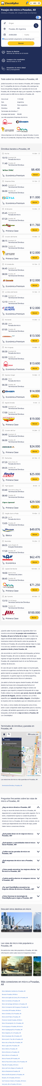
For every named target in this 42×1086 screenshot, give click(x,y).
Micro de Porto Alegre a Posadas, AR (12, 1068)
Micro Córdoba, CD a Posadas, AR (11, 1013)
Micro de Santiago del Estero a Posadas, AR (14, 1004)
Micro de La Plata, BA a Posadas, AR (12, 1042)
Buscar (35, 175)
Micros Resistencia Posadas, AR (11, 1071)
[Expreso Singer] (22, 122)
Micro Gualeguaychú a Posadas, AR (12, 1029)
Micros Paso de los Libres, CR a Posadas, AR (14, 1062)
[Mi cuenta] (26, 3)
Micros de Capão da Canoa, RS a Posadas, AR (15, 997)
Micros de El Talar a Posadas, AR (11, 1017)
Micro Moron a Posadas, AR (10, 1055)
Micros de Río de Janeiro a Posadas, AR (13, 1074)
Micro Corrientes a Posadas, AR (11, 1001)
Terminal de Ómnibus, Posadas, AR (12, 785)
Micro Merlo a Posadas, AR (9, 1049)
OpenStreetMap (31, 775)
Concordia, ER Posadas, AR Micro (11, 1010)
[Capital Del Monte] (22, 130)
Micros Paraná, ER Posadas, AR (11, 1058)
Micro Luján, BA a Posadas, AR (10, 1046)
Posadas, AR (34, 734)
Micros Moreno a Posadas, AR (10, 1052)
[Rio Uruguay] (7, 122)
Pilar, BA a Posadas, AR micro (10, 1065)
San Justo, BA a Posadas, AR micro (11, 1084)
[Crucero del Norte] (7, 130)
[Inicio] (12, 3)
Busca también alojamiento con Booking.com (19, 39)
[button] (38, 769)
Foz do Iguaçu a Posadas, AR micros (12, 1026)
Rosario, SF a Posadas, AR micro (11, 1078)
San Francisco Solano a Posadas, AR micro (14, 1081)
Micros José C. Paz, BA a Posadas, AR (12, 1039)
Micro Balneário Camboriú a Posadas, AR (13, 991)
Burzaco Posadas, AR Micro (10, 994)
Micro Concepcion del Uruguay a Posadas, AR (15, 1007)
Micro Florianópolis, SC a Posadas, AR (12, 1023)
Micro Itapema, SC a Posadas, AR (11, 1033)
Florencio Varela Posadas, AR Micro (12, 1020)
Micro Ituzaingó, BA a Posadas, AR (12, 1036)
